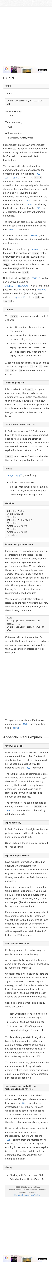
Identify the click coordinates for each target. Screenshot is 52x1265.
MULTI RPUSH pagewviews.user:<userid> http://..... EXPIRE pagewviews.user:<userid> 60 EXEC (25, 624)
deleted (42, 289)
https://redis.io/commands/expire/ (27, 1195)
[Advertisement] (26, 37)
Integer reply (13, 475)
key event (19, 297)
